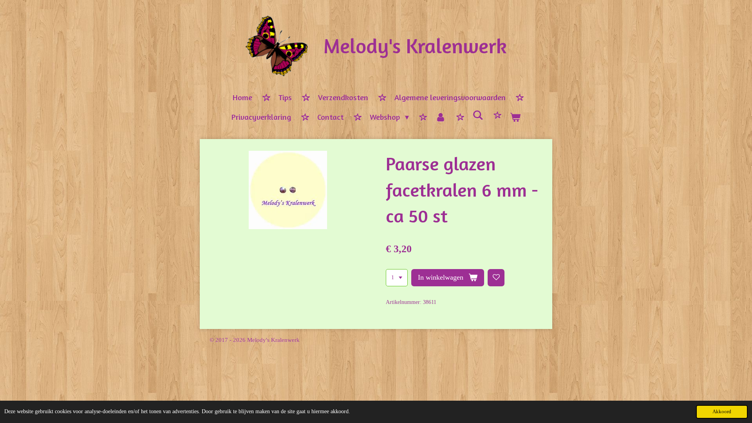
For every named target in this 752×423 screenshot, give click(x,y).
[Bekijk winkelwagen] (515, 117)
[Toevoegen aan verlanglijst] (496, 277)
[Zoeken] (478, 115)
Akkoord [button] (721, 411)
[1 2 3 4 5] (397, 277)
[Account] (440, 117)
